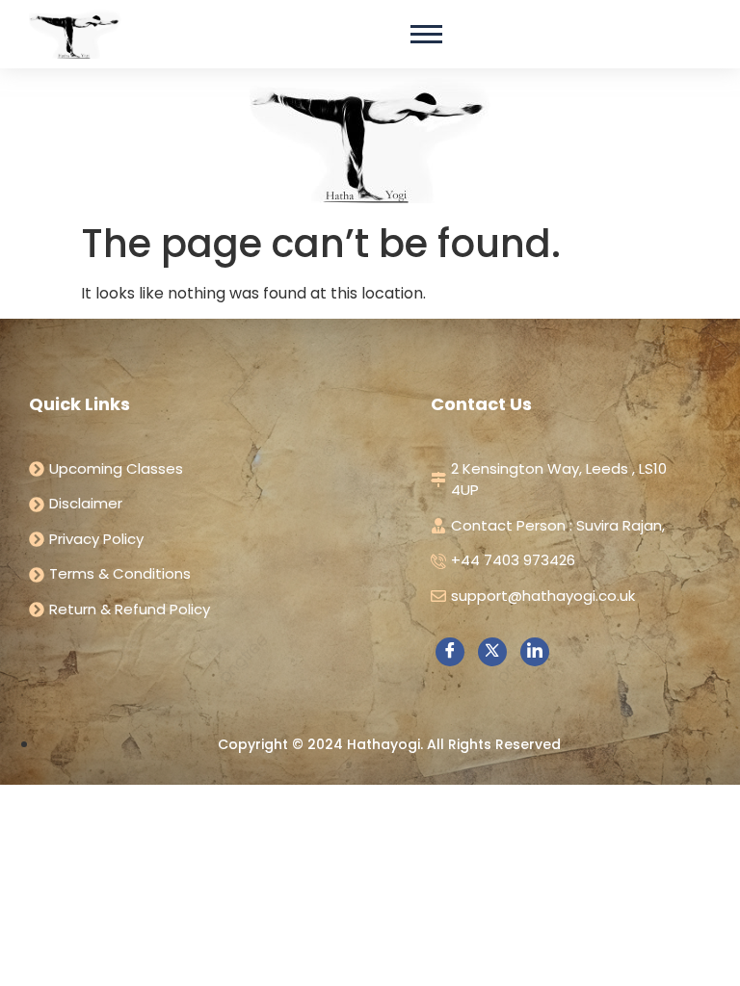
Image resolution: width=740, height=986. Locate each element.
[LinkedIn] (534, 651)
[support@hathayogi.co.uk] (556, 596)
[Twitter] (492, 651)
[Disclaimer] (201, 504)
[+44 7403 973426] (556, 561)
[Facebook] (450, 651)
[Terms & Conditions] (201, 574)
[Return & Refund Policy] (201, 610)
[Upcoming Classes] (201, 469)
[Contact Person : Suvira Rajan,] (556, 526)
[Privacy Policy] (201, 540)
